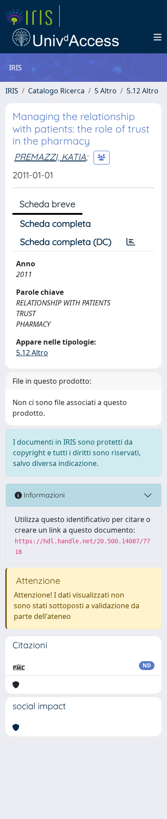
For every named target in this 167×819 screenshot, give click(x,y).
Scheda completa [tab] (55, 223)
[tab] (131, 242)
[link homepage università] (65, 37)
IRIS (11, 91)
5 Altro (105, 91)
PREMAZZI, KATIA (50, 156)
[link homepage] (32, 16)
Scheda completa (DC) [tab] (65, 241)
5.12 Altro (142, 91)
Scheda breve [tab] (47, 203)
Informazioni (43, 494)
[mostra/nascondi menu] (158, 37)
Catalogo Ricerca (56, 91)
